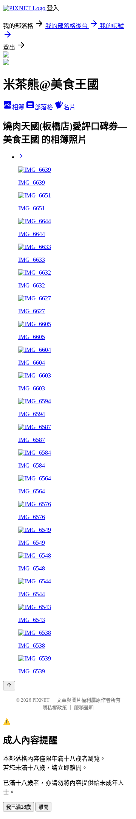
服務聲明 (84, 707)
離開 (43, 807)
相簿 (19, 107)
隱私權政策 (54, 707)
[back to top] (9, 685)
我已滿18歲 (18, 807)
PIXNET (40, 700)
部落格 (44, 107)
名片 (69, 107)
